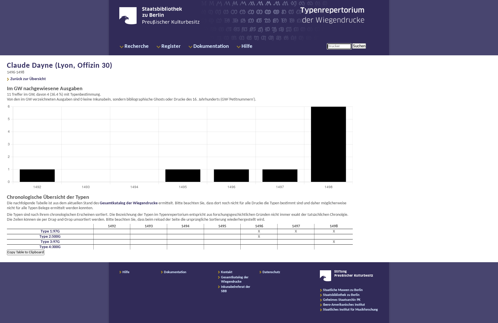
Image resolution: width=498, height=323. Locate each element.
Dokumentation (211, 46)
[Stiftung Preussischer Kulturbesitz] (346, 280)
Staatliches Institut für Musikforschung (350, 309)
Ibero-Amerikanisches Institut (344, 305)
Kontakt (226, 272)
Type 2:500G (50, 237)
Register (171, 46)
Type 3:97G (50, 242)
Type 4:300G (50, 247)
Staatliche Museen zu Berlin (343, 290)
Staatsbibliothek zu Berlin (341, 295)
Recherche (136, 46)
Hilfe (247, 46)
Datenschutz (271, 272)
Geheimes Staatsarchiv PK (342, 300)
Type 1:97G (50, 231)
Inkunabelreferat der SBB (235, 289)
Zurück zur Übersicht (28, 79)
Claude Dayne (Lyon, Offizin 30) (59, 66)
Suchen (359, 46)
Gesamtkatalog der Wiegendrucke (129, 203)
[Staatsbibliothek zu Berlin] (159, 23)
